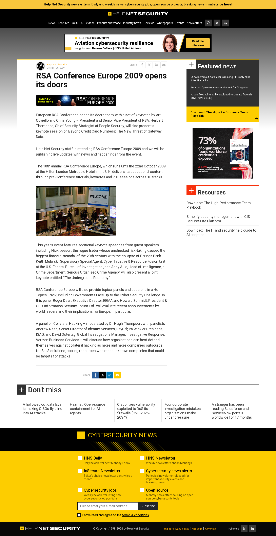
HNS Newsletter (161, 458)
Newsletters (194, 23)
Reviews (149, 23)
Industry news (132, 23)
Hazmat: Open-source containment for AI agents (219, 87)
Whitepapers (165, 23)
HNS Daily (93, 458)
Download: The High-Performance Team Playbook (219, 114)
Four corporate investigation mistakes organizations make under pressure (182, 411)
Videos (90, 23)
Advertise (210, 528)
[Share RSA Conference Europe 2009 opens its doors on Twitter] (149, 65)
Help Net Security (57, 64)
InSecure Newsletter (102, 470)
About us (197, 528)
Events (180, 23)
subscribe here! (220, 4)
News (52, 23)
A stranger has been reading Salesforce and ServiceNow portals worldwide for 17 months (232, 411)
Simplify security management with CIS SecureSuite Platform (218, 218)
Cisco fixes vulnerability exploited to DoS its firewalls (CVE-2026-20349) (136, 411)
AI (82, 23)
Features (63, 23)
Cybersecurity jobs (100, 490)
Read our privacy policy (175, 528)
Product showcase (109, 23)
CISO (75, 23)
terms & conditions (135, 515)
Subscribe (147, 506)
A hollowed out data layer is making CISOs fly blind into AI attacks (43, 408)
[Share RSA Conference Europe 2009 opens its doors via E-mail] (163, 65)
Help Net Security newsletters (67, 4)
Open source (157, 490)
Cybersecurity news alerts (169, 470)
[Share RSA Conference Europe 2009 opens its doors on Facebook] (142, 65)
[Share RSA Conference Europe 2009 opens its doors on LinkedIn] (156, 65)
